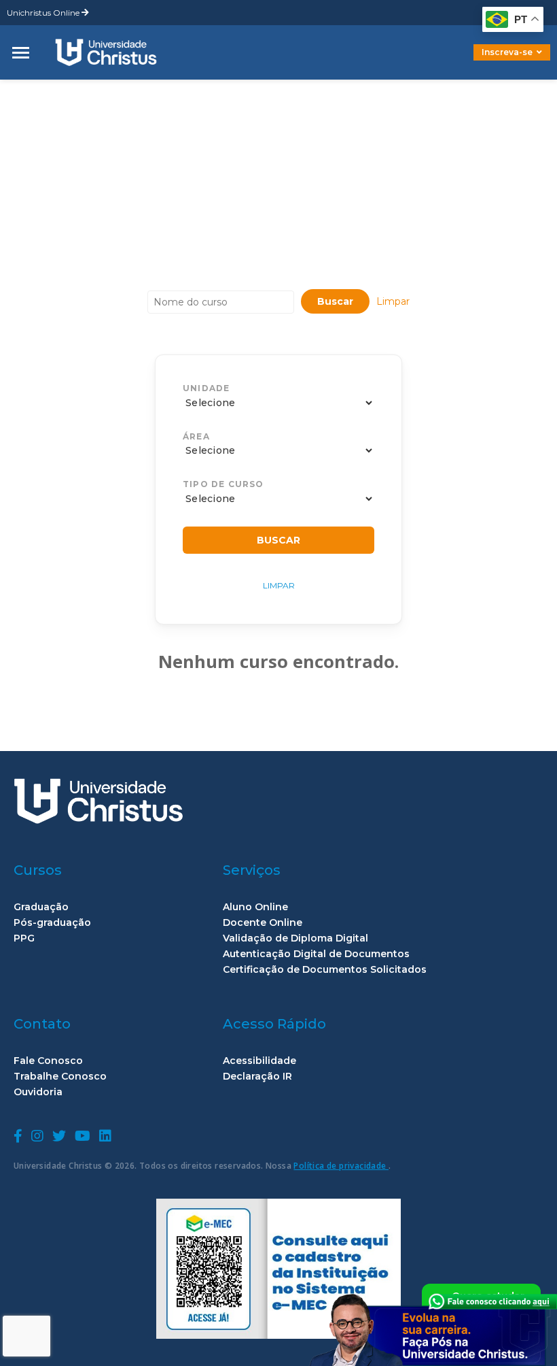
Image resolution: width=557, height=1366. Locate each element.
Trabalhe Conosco (60, 1076)
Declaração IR (257, 1076)
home (29, 90)
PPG (24, 938)
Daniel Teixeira (105, 90)
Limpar (393, 301)
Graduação (41, 907)
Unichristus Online (44, 12)
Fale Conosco (48, 1061)
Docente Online (262, 923)
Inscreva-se (507, 52)
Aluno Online (255, 907)
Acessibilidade (259, 1061)
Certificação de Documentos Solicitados (325, 970)
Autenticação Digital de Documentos (316, 954)
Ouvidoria (38, 1092)
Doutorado (489, 62)
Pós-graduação (52, 923)
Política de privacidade (341, 1165)
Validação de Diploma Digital (295, 938)
